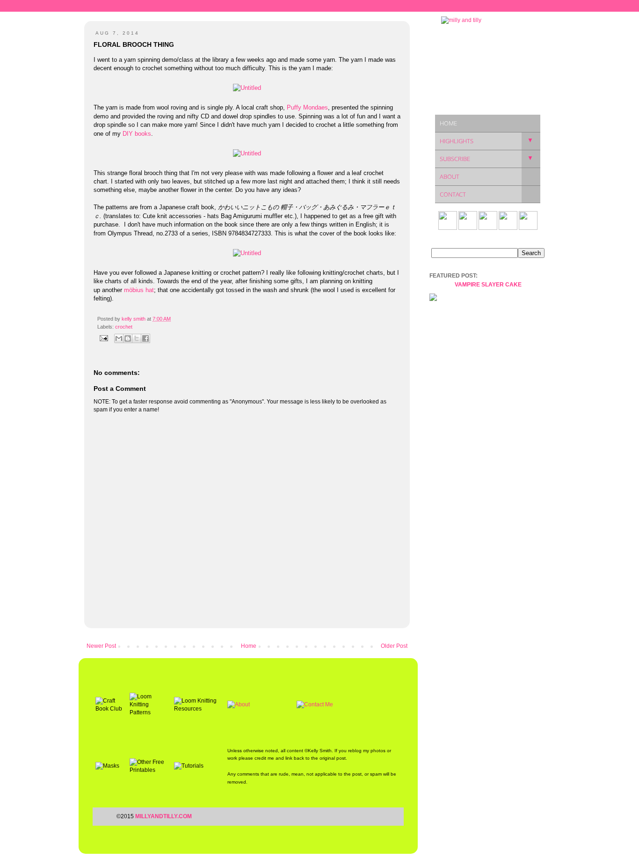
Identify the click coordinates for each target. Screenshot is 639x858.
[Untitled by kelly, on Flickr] (247, 87)
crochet (123, 327)
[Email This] (118, 338)
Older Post (394, 646)
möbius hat (139, 289)
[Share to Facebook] (145, 338)
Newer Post (101, 646)
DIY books (137, 133)
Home (248, 646)
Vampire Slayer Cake (488, 284)
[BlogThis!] (127, 338)
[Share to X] (136, 338)
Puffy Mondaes (307, 107)
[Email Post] (103, 337)
